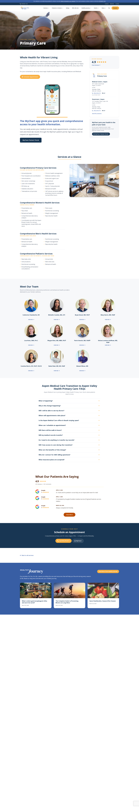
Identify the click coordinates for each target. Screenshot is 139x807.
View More (69, 515)
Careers (107, 4)
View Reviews (95, 65)
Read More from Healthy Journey (108, 571)
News (103, 8)
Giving (67, 8)
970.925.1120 (102, 1)
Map (104, 93)
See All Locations (97, 113)
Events (95, 8)
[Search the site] (109, 8)
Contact (117, 4)
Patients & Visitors (57, 8)
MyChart (112, 4)
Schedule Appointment (31, 77)
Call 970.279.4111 (64, 541)
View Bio (30, 319)
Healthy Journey (85, 8)
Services (45, 8)
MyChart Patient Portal (31, 140)
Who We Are (75, 8)
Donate (115, 8)
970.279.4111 (97, 93)
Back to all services (28, 555)
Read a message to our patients (68, 1)
